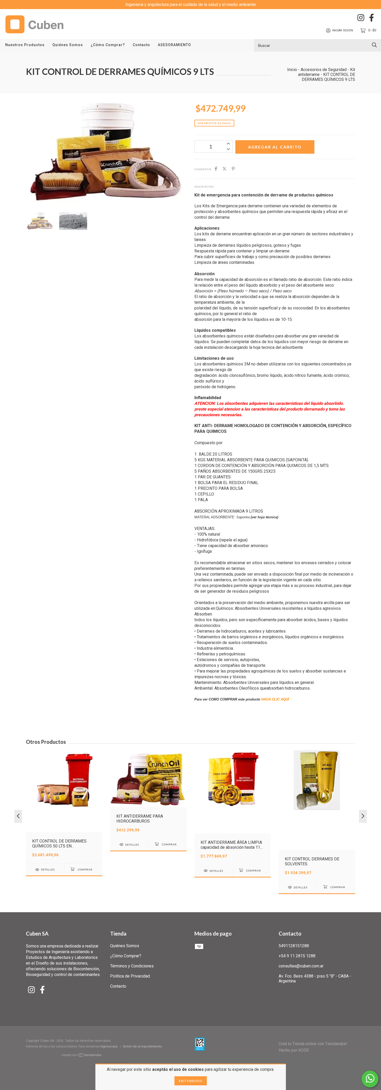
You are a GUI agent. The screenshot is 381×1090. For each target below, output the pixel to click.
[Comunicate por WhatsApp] (370, 1079)
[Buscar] (374, 44)
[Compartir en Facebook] (216, 168)
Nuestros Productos (25, 45)
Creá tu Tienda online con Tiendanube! (313, 1043)
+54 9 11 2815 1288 (297, 955)
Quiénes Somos (67, 45)
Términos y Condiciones (132, 966)
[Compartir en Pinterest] (233, 168)
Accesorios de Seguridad (324, 69)
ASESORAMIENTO (174, 45)
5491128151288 (294, 945)
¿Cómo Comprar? (108, 45)
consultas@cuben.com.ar (301, 966)
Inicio (292, 69)
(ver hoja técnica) (264, 517)
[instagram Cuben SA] (360, 18)
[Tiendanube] (81, 1055)
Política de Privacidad (130, 976)
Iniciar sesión (342, 30)
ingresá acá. (109, 1046)
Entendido (190, 1081)
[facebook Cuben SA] (371, 18)
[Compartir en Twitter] (224, 168)
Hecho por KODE (294, 1050)
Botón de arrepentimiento (142, 1046)
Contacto (141, 45)
